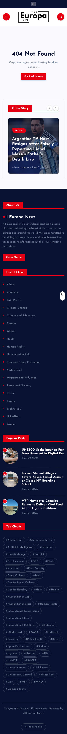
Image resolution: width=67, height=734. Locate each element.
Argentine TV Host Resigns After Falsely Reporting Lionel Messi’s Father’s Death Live (28, 149)
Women (11, 424)
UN (46, 653)
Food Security (36, 568)
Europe (11, 323)
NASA (35, 632)
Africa (11, 284)
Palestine (13, 639)
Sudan (42, 646)
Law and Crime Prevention (23, 362)
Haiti (39, 589)
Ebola (50, 561)
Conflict (39, 554)
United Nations (17, 667)
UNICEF (31, 660)
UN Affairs (13, 416)
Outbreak (53, 632)
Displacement (16, 561)
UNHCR (12, 660)
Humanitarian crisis (19, 604)
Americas (12, 292)
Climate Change (17, 308)
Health (11, 339)
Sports (14, 131)
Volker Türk (47, 674)
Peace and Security (19, 385)
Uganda (12, 653)
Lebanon (49, 625)
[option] (28, 146)
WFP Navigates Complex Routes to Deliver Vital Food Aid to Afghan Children (42, 504)
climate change (17, 554)
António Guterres (41, 540)
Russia (56, 639)
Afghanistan (15, 540)
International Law (18, 618)
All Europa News (19, 217)
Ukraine (30, 653)
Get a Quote (14, 257)
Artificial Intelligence (20, 547)
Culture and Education (21, 315)
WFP (24, 681)
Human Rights (16, 346)
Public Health (35, 639)
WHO (39, 681)
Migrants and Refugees (21, 377)
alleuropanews (15, 167)
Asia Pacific (14, 300)
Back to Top (35, 727)
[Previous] (49, 108)
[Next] (56, 108)
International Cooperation (23, 611)
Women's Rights (17, 689)
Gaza (37, 575)
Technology (14, 409)
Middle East (14, 370)
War (10, 681)
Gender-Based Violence (21, 582)
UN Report (41, 667)
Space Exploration (18, 646)
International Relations (21, 625)
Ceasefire (46, 547)
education (13, 568)
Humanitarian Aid (18, 354)
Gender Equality (17, 589)
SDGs (10, 393)
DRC (35, 561)
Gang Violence (16, 575)
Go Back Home (33, 76)
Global (11, 331)
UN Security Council (20, 674)
